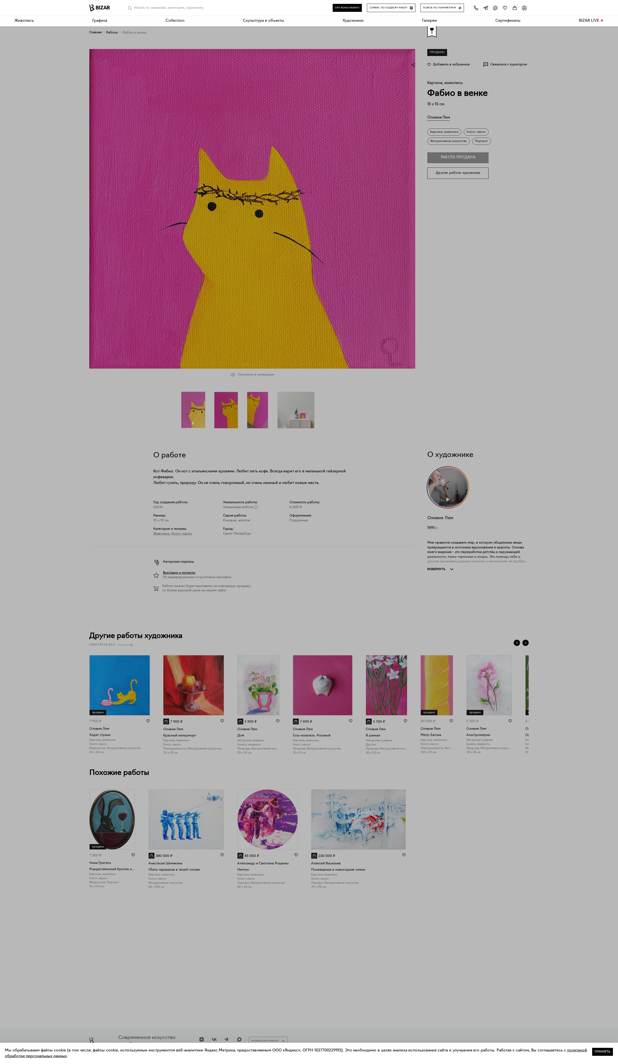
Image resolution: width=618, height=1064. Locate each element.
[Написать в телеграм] (485, 7)
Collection (175, 21)
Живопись (24, 21)
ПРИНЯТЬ (603, 1051)
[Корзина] (514, 7)
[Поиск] (130, 8)
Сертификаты (507, 21)
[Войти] (524, 7)
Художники (353, 21)
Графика (99, 21)
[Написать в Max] (495, 7)
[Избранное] (505, 7)
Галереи (429, 21)
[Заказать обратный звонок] (476, 7)
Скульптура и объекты (263, 21)
